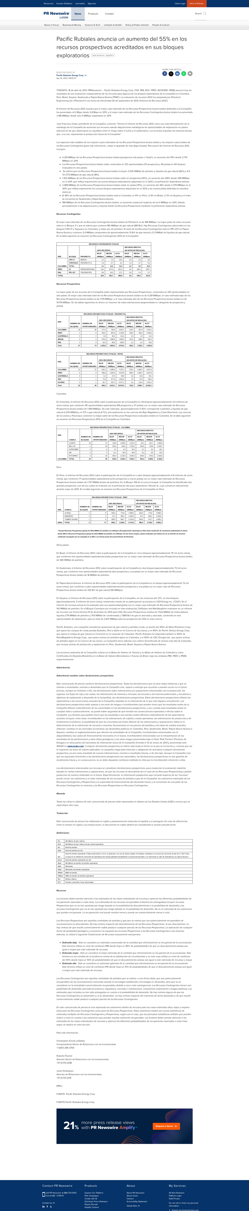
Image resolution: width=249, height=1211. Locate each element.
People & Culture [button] (160, 25)
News (78, 14)
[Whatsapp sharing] (183, 74)
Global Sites (132, 1205)
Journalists (80, 3)
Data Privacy (174, 1198)
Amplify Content (92, 1207)
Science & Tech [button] (92, 25)
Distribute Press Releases (96, 1201)
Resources (48, 3)
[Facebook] (47, 1206)
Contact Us (47, 1203)
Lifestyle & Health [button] (113, 25)
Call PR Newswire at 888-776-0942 (61, 1192)
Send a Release (197, 3)
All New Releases (176, 1192)
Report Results (91, 1204)
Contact (109, 14)
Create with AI (91, 1198)
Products (93, 14)
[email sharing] (190, 74)
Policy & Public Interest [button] (137, 25)
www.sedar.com (75, 746)
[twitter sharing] (171, 74)
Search (198, 13)
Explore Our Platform (94, 1192)
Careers (130, 1198)
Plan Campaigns (92, 1195)
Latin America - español (102, 55)
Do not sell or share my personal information (183, 1204)
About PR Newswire (135, 1192)
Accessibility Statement (137, 1201)
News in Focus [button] (51, 25)
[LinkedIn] (43, 1206)
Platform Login (175, 1195)
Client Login (180, 3)
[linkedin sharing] (177, 74)
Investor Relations (64, 3)
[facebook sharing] (164, 74)
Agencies (92, 3)
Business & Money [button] (72, 25)
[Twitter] (51, 1206)
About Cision (132, 1195)
